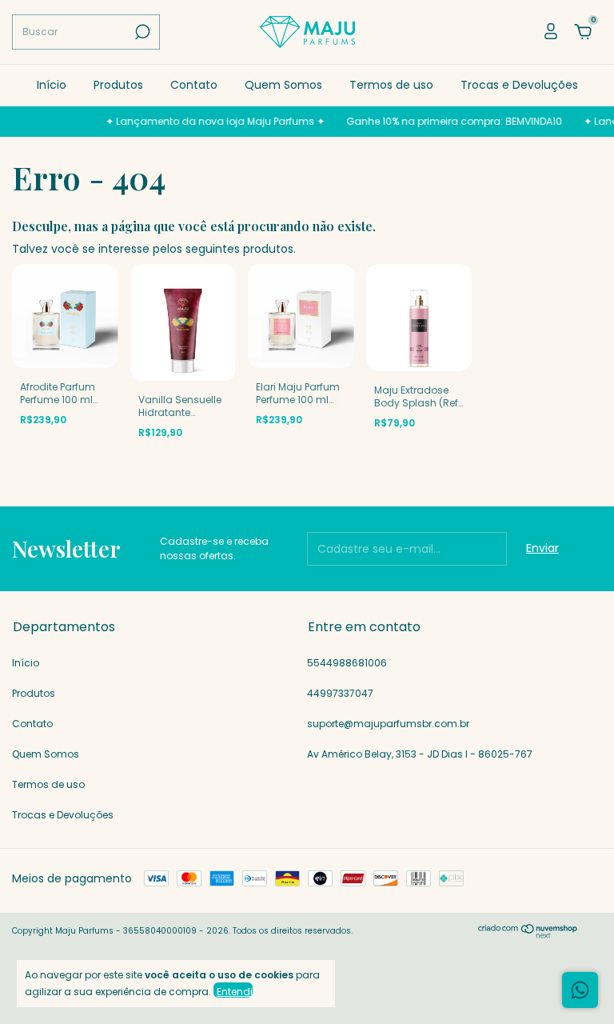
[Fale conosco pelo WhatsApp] (580, 990)
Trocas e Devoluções (519, 85)
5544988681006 (347, 663)
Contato (193, 85)
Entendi (235, 991)
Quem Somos (283, 85)
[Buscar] (141, 32)
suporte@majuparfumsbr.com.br (388, 723)
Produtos (118, 85)
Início (51, 85)
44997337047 (340, 693)
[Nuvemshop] (528, 934)
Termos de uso (391, 85)
